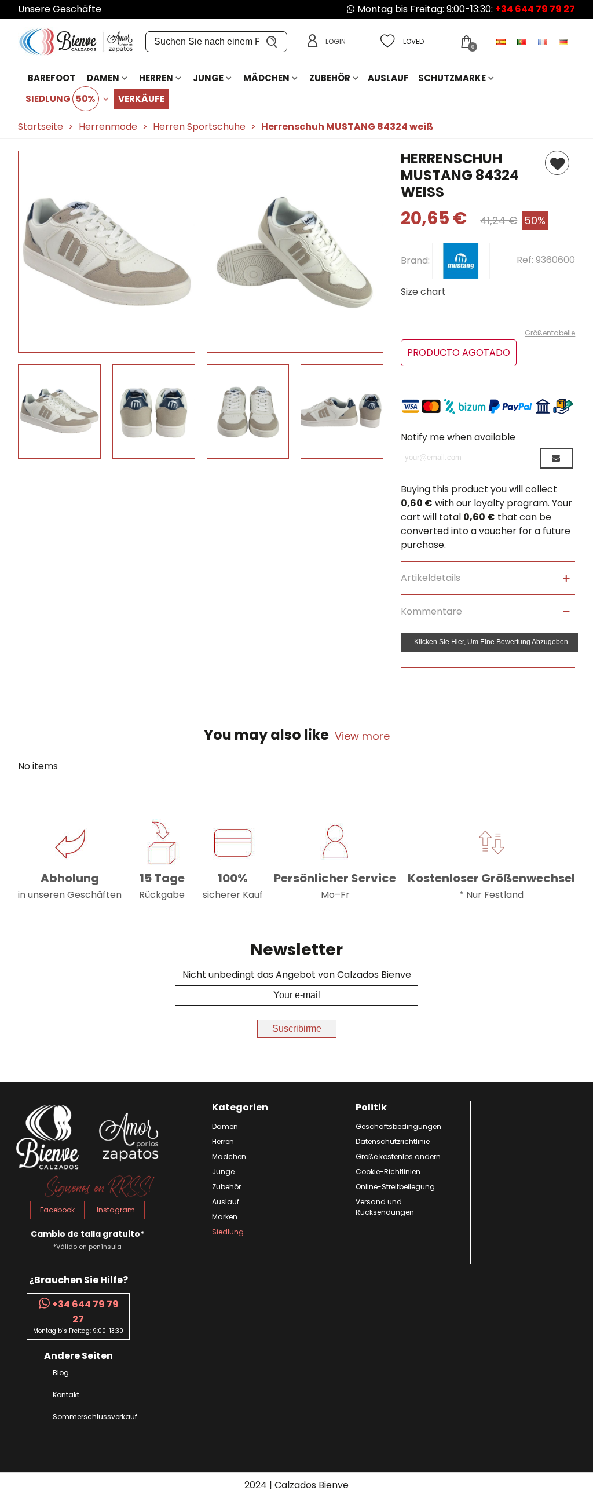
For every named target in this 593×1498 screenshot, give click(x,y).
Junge (208, 78)
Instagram (116, 1210)
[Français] (543, 41)
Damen (103, 78)
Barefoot (51, 78)
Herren (156, 78)
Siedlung (60, 99)
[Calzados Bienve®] (81, 42)
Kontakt (66, 1395)
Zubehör (329, 78)
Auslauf (388, 78)
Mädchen (266, 78)
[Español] (502, 41)
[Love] (557, 163)
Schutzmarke (452, 78)
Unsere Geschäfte (59, 9)
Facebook (57, 1210)
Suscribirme (296, 1028)
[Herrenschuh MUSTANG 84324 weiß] (106, 345)
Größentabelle (550, 333)
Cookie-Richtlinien (388, 1172)
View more (362, 736)
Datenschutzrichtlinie (393, 1141)
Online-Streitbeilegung (395, 1187)
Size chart (423, 291)
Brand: (416, 260)
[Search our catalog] (272, 42)
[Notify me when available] (556, 458)
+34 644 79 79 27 (535, 9)
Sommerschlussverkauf (95, 1417)
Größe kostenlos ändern (398, 1156)
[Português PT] (523, 41)
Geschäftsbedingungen (398, 1126)
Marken (224, 1217)
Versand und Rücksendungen (385, 1207)
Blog (61, 1373)
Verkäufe (141, 99)
